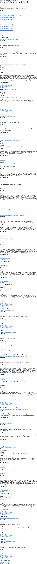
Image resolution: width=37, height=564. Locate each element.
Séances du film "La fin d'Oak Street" (13, 310)
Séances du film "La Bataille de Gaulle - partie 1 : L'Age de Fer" (17, 356)
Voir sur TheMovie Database (5, 59)
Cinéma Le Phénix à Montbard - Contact (6, 19)
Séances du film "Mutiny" (11, 447)
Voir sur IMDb (2, 61)
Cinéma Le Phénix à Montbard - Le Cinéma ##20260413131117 (10, 15)
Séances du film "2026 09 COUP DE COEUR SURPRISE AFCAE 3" (17, 409)
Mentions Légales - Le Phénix (5, 13)
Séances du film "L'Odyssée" (12, 541)
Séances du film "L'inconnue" (12, 423)
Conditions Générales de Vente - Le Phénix (7, 11)
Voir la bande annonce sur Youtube (6, 58)
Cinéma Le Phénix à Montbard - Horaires (7, 28)
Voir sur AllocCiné (3, 57)
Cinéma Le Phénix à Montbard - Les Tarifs (7, 17)
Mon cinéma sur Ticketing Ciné (5, 562)
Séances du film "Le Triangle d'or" (12, 116)
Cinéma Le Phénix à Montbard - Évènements (7, 22)
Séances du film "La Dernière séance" (13, 140)
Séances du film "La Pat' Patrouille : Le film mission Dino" (16, 64)
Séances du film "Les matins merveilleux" (14, 239)
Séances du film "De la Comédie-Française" (14, 285)
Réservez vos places (3, 39)
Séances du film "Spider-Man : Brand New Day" (15, 91)
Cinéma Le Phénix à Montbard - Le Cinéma (7, 21)
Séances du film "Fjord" (11, 470)
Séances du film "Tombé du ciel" (12, 39)
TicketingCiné (14, 0)
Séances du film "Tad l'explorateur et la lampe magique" (16, 185)
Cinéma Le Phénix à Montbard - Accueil (6, 30)
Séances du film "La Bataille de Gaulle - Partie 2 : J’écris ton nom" (18, 382)
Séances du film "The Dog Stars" (12, 518)
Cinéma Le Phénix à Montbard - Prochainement (8, 24)
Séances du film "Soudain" (11, 332)
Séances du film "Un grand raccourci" (13, 494)
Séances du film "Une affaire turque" (13, 262)
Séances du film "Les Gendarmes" (12, 163)
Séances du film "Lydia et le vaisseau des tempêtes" (15, 215)
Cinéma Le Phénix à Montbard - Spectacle (7, 26)
